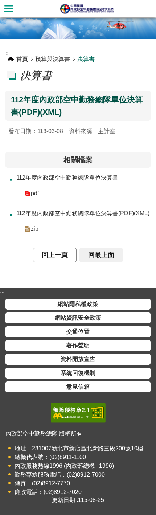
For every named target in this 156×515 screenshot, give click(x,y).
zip (34, 229)
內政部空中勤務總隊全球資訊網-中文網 (86, 8)
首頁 (22, 59)
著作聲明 (78, 345)
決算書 (86, 59)
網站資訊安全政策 (78, 318)
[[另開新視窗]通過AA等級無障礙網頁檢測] (78, 413)
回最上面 (101, 254)
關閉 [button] (8, 8)
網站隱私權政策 (78, 304)
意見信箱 (78, 387)
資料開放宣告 (78, 359)
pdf (35, 193)
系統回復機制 (78, 373)
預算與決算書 (52, 59)
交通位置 (78, 331)
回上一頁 (55, 254)
